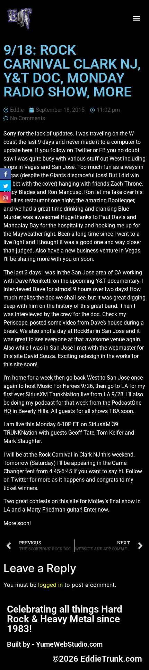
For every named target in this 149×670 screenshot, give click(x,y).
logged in (50, 584)
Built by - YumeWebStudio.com (55, 644)
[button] (136, 18)
